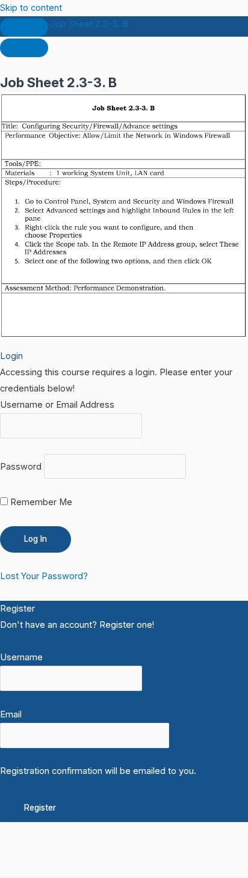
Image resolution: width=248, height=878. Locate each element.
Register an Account (41, 641)
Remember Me (40, 502)
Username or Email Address (57, 404)
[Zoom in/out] (24, 848)
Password (21, 466)
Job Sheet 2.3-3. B (89, 24)
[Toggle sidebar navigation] (24, 27)
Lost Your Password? (44, 576)
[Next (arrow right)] (75, 868)
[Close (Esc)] (176, 848)
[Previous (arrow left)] (24, 868)
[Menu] (24, 47)
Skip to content (31, 7)
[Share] (125, 848)
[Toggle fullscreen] (75, 848)
